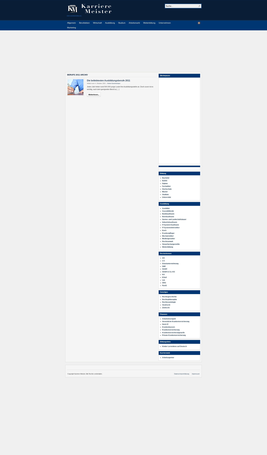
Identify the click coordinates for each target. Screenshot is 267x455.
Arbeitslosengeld (169, 319)
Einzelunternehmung (170, 264)
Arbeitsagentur (168, 358)
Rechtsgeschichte (169, 297)
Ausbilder (166, 208)
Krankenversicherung (171, 330)
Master (165, 192)
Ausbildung (110, 23)
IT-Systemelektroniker (171, 228)
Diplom (165, 183)
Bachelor (165, 178)
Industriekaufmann (169, 222)
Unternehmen (165, 23)
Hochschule (167, 189)
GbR (164, 266)
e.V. (163, 261)
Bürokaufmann (168, 217)
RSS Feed (199, 23)
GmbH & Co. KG (168, 272)
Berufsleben (84, 23)
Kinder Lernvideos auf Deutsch (174, 346)
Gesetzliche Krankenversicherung (175, 321)
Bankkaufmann (168, 214)
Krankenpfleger (168, 233)
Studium (121, 23)
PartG (164, 286)
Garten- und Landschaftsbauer (174, 219)
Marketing (71, 27)
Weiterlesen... (93, 95)
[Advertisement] (133, 49)
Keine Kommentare (113, 83)
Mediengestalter (168, 239)
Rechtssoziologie (169, 302)
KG (163, 275)
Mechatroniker (168, 236)
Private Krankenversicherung (174, 335)
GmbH (164, 269)
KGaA (164, 277)
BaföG (164, 181)
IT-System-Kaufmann (170, 225)
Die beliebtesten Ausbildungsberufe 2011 (108, 80)
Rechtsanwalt (167, 241)
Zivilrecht (166, 308)
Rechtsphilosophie (169, 299)
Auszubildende (168, 211)
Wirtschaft (97, 23)
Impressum (196, 374)
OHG (164, 283)
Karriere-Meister (91, 8)
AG (163, 258)
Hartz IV (165, 324)
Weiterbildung (149, 23)
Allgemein (71, 23)
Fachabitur (166, 186)
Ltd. (163, 280)
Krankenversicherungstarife (173, 333)
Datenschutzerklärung (181, 374)
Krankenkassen (168, 327)
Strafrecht (166, 305)
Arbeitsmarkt (134, 23)
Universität (166, 197)
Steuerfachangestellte (171, 244)
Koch (164, 230)
